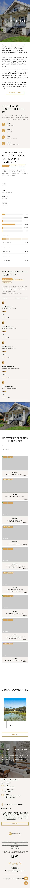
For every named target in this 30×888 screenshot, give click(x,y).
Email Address (6, 808)
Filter (7, 449)
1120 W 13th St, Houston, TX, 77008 (9, 308)
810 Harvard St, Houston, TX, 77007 (9, 328)
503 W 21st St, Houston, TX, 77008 (9, 388)
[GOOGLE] (20, 863)
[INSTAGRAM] (13, 863)
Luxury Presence (19, 871)
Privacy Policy (12, 819)
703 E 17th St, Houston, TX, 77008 (9, 348)
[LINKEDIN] (16, 863)
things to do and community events (13, 86)
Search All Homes (15, 92)
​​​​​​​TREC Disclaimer (15, 848)
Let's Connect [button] (15, 769)
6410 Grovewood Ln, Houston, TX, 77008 (10, 368)
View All (15, 734)
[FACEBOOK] (9, 863)
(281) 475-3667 (8, 791)
